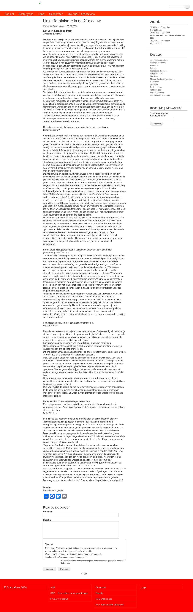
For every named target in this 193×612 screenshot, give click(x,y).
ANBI (52, 587)
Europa (153, 68)
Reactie (47, 519)
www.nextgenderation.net (56, 252)
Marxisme (154, 76)
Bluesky (99, 593)
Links (41, 14)
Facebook (101, 587)
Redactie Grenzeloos (53, 26)
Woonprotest (155, 43)
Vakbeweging (155, 90)
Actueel (9, 14)
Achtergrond (26, 14)
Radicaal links (156, 87)
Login (143, 587)
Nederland (154, 82)
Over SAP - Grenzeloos (81, 14)
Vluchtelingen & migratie (160, 95)
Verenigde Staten (157, 93)
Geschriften (56, 14)
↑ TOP (84, 574)
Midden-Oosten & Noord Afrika (162, 79)
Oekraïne (154, 84)
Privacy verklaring (59, 599)
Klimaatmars (155, 30)
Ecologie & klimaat (157, 63)
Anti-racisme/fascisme (159, 60)
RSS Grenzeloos (104, 599)
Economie (154, 65)
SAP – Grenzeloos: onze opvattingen (69, 593)
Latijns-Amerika (156, 74)
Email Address (158, 115)
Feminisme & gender (53, 490)
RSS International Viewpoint (110, 604)
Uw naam (47, 511)
